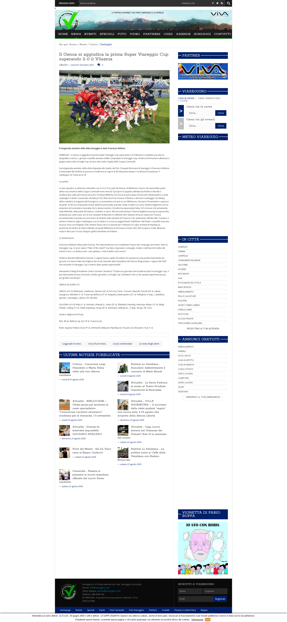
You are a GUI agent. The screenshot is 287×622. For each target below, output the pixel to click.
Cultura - (78, 364)
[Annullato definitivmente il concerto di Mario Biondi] (123, 367)
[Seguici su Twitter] (217, 3)
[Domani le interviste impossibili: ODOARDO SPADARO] (64, 430)
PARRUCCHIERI (185, 309)
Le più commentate (122, 343)
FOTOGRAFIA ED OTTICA (189, 282)
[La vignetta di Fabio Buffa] (203, 548)
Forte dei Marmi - (83, 449)
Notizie (79, 610)
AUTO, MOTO (184, 355)
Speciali (107, 34)
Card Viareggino (209, 98)
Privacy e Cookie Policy (185, 610)
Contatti (222, 34)
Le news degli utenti (149, 343)
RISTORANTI (183, 273)
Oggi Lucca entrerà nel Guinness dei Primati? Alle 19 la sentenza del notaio (142, 432)
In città (190, 239)
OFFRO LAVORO (185, 382)
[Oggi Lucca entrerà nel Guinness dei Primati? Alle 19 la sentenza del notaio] (123, 430)
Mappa (204, 610)
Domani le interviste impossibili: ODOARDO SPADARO (87, 430)
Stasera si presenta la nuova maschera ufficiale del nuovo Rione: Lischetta (84, 476)
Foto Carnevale (117, 610)
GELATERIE (183, 264)
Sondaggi (202, 34)
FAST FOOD (183, 314)
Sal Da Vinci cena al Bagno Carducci (91, 450)
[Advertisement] (203, 210)
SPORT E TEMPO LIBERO (189, 305)
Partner (191, 55)
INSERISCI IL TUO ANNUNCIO (203, 396)
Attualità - (138, 382)
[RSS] (222, 3)
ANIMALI (182, 351)
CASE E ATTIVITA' (185, 369)
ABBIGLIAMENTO (186, 291)
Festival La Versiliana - (145, 364)
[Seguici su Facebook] (213, 3)
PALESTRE (182, 300)
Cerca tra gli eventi (200, 119)
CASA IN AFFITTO (186, 360)
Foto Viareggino (136, 610)
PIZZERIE (182, 269)
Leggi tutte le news (71, 343)
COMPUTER (183, 378)
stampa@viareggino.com (109, 591)
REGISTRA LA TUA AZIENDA (203, 328)
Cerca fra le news (97, 343)
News (76, 34)
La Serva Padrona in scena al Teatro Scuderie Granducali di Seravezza (149, 386)
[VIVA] (203, 71)
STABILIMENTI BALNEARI (189, 260)
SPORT (181, 387)
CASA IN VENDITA (186, 364)
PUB (180, 278)
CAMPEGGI (183, 255)
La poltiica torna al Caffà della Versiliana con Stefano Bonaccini (141, 454)
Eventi (90, 34)
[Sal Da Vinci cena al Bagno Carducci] (64, 452)
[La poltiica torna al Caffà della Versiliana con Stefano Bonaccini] (123, 452)
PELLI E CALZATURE (187, 296)
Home (63, 34)
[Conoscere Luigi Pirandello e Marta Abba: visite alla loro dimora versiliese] (64, 367)
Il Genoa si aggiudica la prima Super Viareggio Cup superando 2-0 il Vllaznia (113, 57)
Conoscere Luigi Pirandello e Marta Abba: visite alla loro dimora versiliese (82, 369)
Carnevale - (80, 471)
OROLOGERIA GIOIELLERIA (190, 323)
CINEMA (181, 251)
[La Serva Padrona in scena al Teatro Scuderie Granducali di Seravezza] (123, 386)
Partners (151, 34)
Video (135, 34)
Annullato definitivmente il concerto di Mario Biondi (148, 369)
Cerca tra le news (199, 107)
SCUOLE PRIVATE (185, 318)
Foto (122, 34)
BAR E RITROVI (184, 287)
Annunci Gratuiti (201, 339)
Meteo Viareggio (200, 137)
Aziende (183, 34)
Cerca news (186, 98)
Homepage (65, 610)
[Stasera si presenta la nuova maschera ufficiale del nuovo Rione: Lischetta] (64, 474)
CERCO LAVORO (185, 373)
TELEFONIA (183, 391)
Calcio (93, 44)
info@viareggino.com (100, 587)
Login (184, 101)
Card (168, 34)
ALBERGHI (182, 246)
